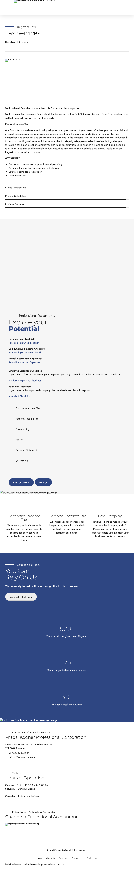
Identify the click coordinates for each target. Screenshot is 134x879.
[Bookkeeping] (110, 505)
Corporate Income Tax (24, 518)
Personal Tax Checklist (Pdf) (24, 342)
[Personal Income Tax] (67, 505)
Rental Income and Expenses (24, 362)
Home (39, 858)
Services (63, 858)
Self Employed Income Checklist (26, 352)
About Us (50, 858)
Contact (75, 858)
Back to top (92, 858)
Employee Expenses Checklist (25, 380)
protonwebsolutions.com (53, 864)
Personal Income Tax (67, 516)
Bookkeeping (110, 516)
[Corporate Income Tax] (24, 505)
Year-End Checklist (19, 396)
